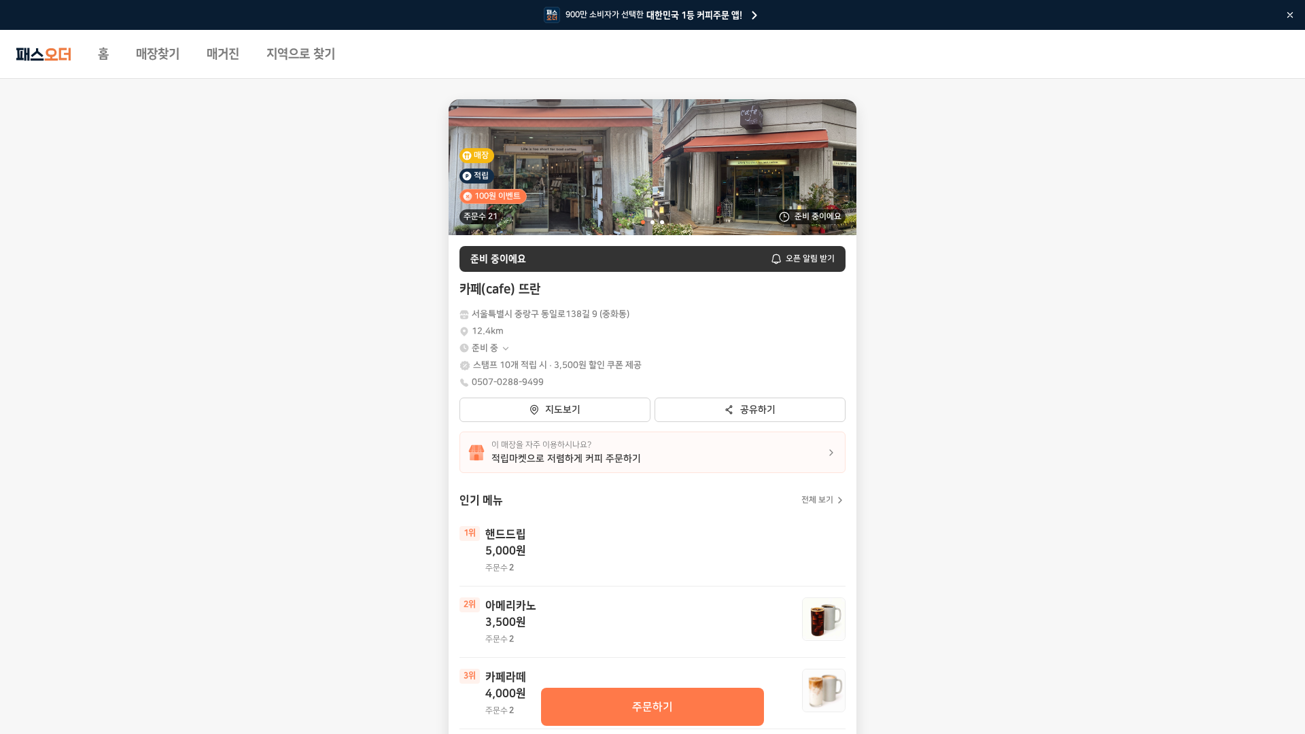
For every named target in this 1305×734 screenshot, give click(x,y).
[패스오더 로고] (43, 54)
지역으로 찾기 (300, 54)
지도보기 (562, 409)
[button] (491, 348)
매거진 (223, 54)
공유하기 (758, 409)
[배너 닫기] (1290, 15)
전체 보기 (817, 499)
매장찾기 (157, 54)
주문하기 (652, 707)
